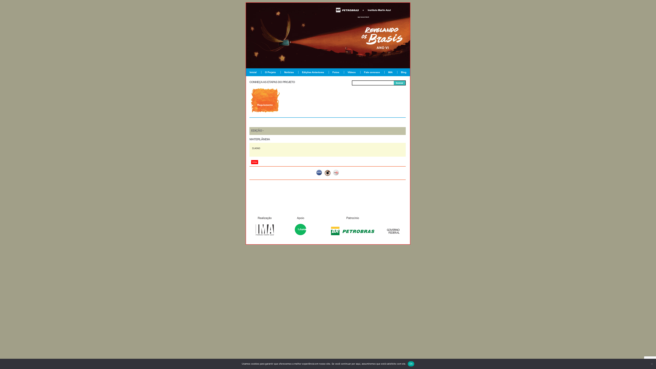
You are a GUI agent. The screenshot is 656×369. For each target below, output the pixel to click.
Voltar (254, 162)
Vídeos (352, 72)
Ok (411, 363)
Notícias (289, 72)
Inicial (253, 72)
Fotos (335, 72)
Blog (403, 72)
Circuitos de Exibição (390, 106)
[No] (651, 364)
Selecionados (296, 105)
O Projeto (270, 72)
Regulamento (265, 105)
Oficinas (327, 105)
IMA (390, 72)
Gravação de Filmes (359, 106)
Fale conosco (372, 72)
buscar (399, 83)
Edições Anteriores (313, 72)
